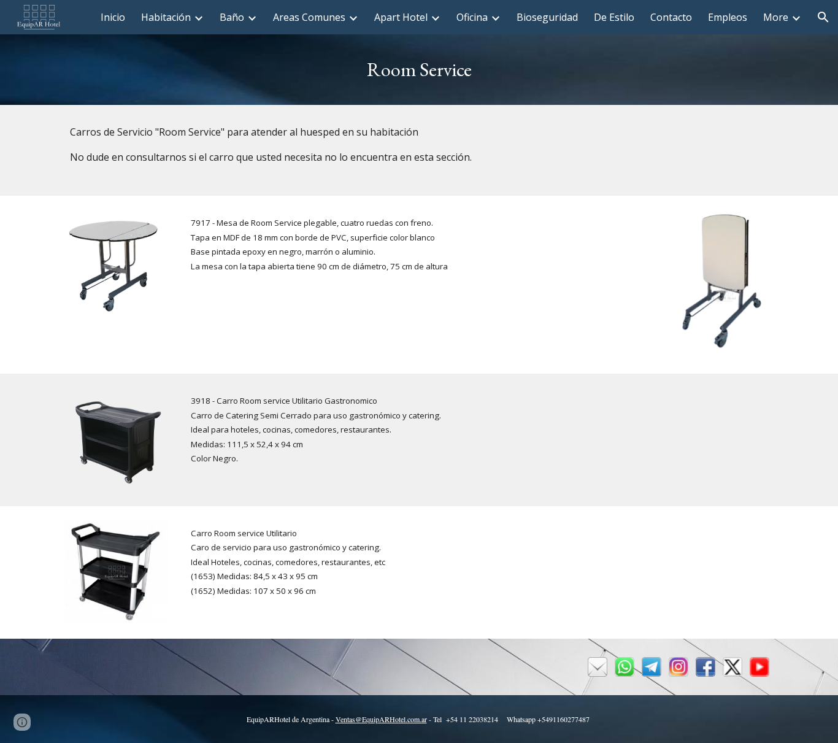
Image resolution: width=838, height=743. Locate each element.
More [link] (775, 17)
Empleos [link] (727, 17)
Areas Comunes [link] (309, 17)
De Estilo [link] (614, 17)
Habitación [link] (166, 17)
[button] (823, 17)
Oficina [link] (472, 17)
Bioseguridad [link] (547, 17)
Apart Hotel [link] (401, 17)
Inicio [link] (113, 17)
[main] (419, 69)
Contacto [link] (671, 17)
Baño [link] (232, 17)
